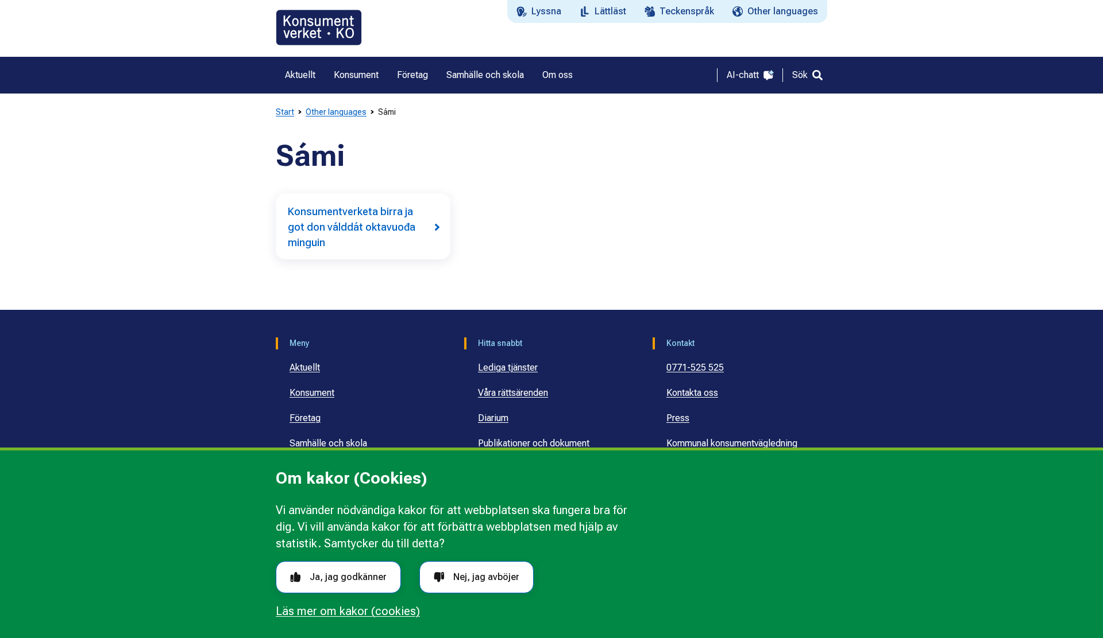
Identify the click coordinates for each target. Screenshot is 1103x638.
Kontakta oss (692, 392)
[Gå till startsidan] (319, 27)
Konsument (312, 392)
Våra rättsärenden (513, 392)
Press (677, 418)
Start (285, 111)
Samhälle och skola (328, 443)
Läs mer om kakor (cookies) (348, 611)
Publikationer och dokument (533, 443)
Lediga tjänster (508, 367)
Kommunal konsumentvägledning (731, 443)
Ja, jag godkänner (348, 576)
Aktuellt (305, 367)
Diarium (493, 418)
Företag (305, 418)
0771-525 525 (695, 367)
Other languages (336, 111)
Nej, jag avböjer (486, 576)
